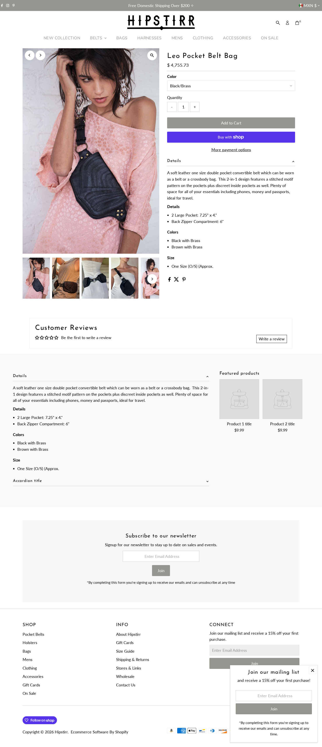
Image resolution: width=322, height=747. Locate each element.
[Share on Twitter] (177, 280)
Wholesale (125, 676)
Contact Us (125, 684)
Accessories (33, 676)
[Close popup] (312, 670)
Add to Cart (231, 122)
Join (161, 570)
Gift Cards (31, 684)
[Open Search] (278, 23)
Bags (27, 651)
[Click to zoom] (152, 55)
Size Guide (125, 651)
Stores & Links (128, 668)
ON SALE (269, 38)
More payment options (231, 149)
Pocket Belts (33, 634)
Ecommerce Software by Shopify (99, 731)
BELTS (96, 38)
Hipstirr (61, 731)
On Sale (29, 693)
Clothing (30, 668)
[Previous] (30, 55)
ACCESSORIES (237, 38)
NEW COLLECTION (62, 38)
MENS (177, 38)
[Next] (40, 55)
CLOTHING (203, 38)
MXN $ (310, 5)
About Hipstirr (128, 634)
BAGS (121, 38)
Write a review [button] (272, 338)
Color (172, 76)
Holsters (30, 642)
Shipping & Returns (132, 659)
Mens (27, 659)
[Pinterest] (13, 5)
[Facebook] (2, 5)
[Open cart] (297, 23)
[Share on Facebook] (170, 280)
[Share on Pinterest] (184, 280)
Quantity (174, 97)
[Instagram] (7, 5)
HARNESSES (149, 38)
